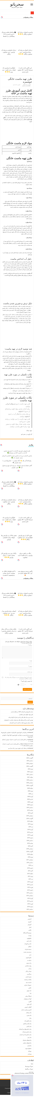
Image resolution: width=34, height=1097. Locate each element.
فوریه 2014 (30, 903)
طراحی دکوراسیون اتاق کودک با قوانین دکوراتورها (13, 732)
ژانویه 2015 (30, 890)
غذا (30, 993)
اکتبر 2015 (30, 870)
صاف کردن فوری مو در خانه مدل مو (17, 748)
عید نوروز (29, 990)
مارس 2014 (30, 901)
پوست (29, 935)
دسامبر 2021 (30, 774)
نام (31, 660)
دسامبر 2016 (30, 862)
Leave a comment (26, 85)
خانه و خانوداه (28, 943)
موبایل (29, 1051)
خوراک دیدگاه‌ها (29, 1069)
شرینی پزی (28, 982)
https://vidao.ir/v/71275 (27, 744)
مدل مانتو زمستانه (26, 1032)
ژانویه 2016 (30, 868)
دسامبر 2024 (30, 760)
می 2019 (30, 826)
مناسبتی (29, 1045)
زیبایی (29, 968)
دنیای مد (29, 960)
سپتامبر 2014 (29, 895)
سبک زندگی (28, 971)
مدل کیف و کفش (27, 1023)
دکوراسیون (28, 957)
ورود (32, 1063)
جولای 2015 (30, 873)
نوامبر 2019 (30, 810)
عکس (29, 987)
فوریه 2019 (30, 835)
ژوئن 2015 (30, 876)
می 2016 (30, 865)
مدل (30, 1018)
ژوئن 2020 (30, 791)
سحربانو (17, 4)
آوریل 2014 (30, 898)
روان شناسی (28, 965)
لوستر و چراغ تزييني (28, 735)
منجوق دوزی (28, 1048)
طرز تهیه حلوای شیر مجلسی (26, 714)
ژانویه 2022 (30, 771)
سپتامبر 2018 (29, 848)
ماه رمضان (28, 1012)
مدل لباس (28, 1026)
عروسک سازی (27, 985)
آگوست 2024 (29, 766)
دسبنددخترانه (28, 949)
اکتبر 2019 (30, 813)
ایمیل (30, 666)
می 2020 (30, 793)
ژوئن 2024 (30, 769)
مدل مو (29, 1037)
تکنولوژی (29, 938)
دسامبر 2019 (30, 807)
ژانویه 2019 (30, 837)
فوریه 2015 (30, 887)
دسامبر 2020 (30, 780)
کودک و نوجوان (27, 999)
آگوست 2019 (29, 818)
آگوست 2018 (29, 851)
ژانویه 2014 (30, 906)
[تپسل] (18, 471)
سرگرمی (29, 974)
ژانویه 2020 (30, 804)
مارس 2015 (30, 884)
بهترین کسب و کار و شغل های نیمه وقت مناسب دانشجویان (18, 720)
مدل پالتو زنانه (27, 1021)
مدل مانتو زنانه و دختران (25, 1034)
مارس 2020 (30, 799)
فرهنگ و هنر (28, 996)
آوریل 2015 (30, 881)
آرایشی (29, 919)
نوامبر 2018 (30, 843)
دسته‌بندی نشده (27, 952)
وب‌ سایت (29, 671)
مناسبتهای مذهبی (27, 1043)
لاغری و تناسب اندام (26, 1010)
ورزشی (29, 1054)
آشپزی (18, 84)
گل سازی (29, 1004)
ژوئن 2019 (30, 824)
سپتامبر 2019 (29, 815)
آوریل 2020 (30, 796)
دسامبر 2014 (30, 892)
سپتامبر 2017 (29, 859)
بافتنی (29, 930)
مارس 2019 (30, 832)
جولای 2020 (30, 788)
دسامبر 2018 (30, 840)
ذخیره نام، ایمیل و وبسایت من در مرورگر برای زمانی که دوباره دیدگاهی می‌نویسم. (18, 678)
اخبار (30, 927)
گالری (30, 1001)
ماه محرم (29, 1015)
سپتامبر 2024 (29, 763)
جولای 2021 (30, 777)
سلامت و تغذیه (27, 979)
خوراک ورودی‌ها (29, 1066)
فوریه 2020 (30, 802)
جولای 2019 (30, 821)
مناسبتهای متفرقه (27, 1040)
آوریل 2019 (30, 829)
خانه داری (15, 84)
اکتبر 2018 (30, 846)
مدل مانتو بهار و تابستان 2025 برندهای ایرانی (22, 711)
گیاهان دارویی (28, 1007)
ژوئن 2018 (30, 857)
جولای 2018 (30, 854)
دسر (30, 954)
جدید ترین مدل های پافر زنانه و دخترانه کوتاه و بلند (20, 717)
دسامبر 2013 (30, 909)
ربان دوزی (28, 963)
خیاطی (29, 946)
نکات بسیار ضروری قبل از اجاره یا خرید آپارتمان (21, 722)
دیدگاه (30, 645)
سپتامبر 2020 (29, 782)
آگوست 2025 (29, 758)
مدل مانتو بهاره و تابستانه (25, 1029)
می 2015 (30, 879)
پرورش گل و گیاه (27, 932)
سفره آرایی (28, 976)
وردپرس (31, 1071)
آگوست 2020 (29, 785)
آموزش (29, 924)
